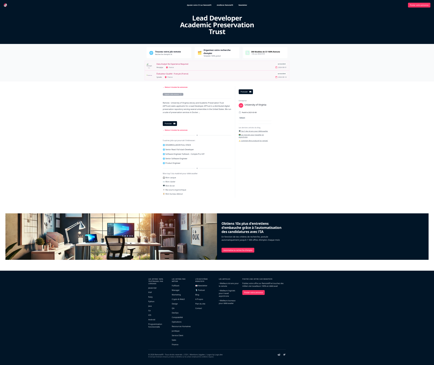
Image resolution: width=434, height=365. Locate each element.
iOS (149, 315)
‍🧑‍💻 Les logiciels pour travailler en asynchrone (251, 136)
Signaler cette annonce (172, 94)
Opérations (177, 322)
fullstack (242, 118)
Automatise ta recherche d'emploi (237, 250)
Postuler (168, 123)
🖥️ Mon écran (169, 185)
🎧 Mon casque (169, 177)
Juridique (175, 331)
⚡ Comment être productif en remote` (253, 141)
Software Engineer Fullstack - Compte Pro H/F (184, 154)
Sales (174, 340)
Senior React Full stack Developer (179, 149)
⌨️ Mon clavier (169, 181)
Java (150, 306)
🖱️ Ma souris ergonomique (174, 190)
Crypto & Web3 (178, 299)
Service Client (177, 335)
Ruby (150, 297)
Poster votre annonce (419, 5)
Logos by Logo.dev (215, 354)
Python (151, 301)
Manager (176, 290)
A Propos (199, 299)
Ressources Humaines (181, 326)
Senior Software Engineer (176, 158)
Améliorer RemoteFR (225, 5)
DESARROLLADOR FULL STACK (178, 145)
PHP (150, 292)
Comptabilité (177, 317)
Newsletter (242, 5)
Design (175, 303)
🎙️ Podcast (200, 290)
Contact (198, 308)
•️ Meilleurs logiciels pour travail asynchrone (227, 293)
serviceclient (282, 64)
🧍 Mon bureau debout (173, 194)
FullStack (175, 285)
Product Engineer (172, 163)
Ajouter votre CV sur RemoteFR (199, 5)
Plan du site (200, 303)
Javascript (152, 288)
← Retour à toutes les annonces (175, 87)
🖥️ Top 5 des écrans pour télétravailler (253, 131)
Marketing (176, 294)
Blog (197, 294)
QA (173, 308)
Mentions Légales (197, 354)
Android (151, 319)
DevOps (175, 313)
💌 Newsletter (201, 285)
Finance (175, 344)
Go (149, 310)
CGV (186, 354)
